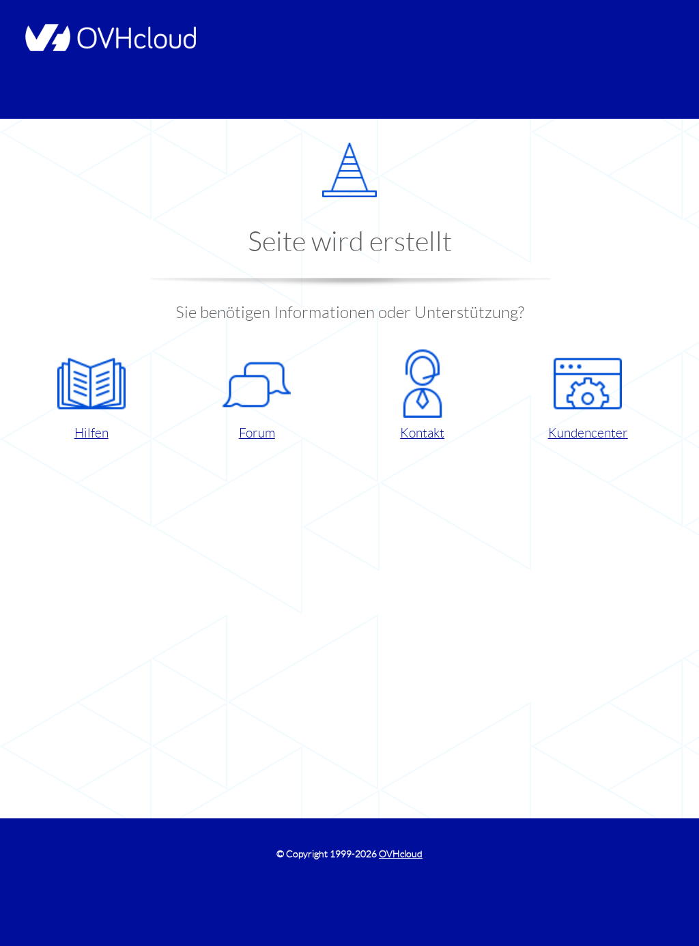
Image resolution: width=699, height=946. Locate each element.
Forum (257, 433)
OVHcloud (401, 853)
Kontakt (422, 433)
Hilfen (91, 433)
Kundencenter (588, 433)
